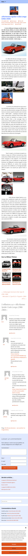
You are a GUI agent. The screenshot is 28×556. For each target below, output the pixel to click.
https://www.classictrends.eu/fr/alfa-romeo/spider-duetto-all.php (19, 390)
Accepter (14, 544)
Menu (2, 1)
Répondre (13, 333)
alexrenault (18, 24)
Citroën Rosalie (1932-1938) (14, 511)
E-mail (3, 461)
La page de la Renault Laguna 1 (8, 482)
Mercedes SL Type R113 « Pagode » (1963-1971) (15, 297)
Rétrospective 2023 (5, 489)
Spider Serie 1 (10, 24)
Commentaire (5, 448)
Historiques (14, 21)
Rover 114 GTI (4, 484)
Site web (3, 464)
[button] (26, 527)
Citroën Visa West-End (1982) (13, 513)
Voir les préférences (14, 552)
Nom (3, 458)
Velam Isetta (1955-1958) (16, 518)
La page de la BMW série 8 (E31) (8, 487)
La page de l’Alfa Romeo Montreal (8, 480)
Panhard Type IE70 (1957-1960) (14, 515)
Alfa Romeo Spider (9, 22)
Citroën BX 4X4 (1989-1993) (12, 520)
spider (21, 22)
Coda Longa (16, 22)
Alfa (20, 21)
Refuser (14, 548)
